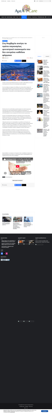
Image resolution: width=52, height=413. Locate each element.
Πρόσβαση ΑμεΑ (22, 406)
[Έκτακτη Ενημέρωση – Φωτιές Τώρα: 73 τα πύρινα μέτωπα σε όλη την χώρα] (40, 106)
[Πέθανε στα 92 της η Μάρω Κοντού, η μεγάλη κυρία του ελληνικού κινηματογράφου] (40, 112)
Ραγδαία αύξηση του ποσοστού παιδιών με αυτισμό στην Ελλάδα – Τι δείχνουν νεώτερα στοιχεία (28, 224)
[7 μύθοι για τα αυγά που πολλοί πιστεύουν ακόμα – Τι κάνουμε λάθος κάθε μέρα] (40, 80)
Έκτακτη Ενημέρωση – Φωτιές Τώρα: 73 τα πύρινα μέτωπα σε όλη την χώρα (46, 106)
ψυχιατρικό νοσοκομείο (17, 180)
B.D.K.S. (32, 404)
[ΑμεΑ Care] (26, 8)
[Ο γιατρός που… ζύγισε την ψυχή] (40, 68)
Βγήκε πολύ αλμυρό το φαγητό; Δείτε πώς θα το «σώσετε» (45, 62)
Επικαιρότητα (8, 37)
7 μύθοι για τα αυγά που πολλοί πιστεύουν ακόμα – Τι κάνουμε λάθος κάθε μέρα (46, 80)
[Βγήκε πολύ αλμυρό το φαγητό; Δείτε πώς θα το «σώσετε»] (40, 61)
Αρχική (4, 37)
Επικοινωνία (31, 406)
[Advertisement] (26, 27)
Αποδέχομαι (45, 411)
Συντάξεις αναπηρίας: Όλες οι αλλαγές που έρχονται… (6, 223)
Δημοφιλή (47, 56)
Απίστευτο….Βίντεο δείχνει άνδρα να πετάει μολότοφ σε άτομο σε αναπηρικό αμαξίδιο (46, 132)
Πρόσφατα (39, 56)
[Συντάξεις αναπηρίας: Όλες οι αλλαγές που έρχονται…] (7, 219)
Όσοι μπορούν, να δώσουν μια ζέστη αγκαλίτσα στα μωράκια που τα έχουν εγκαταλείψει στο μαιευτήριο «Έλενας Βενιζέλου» (17, 225)
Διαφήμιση (26, 406)
